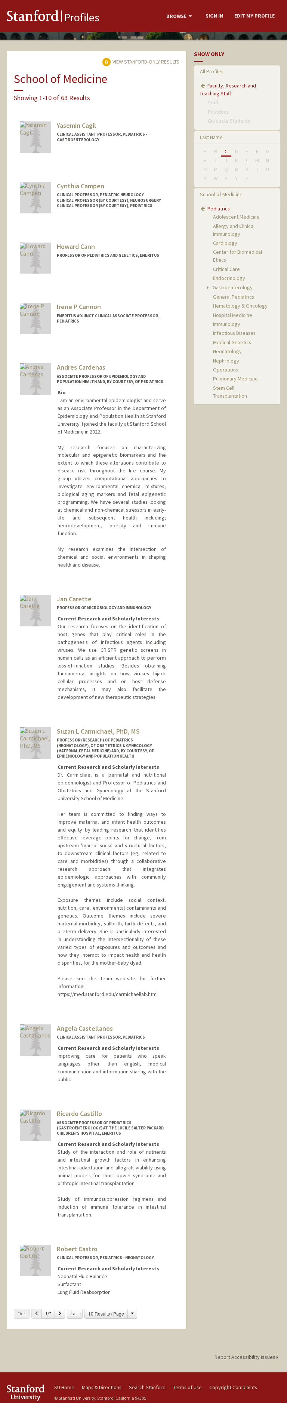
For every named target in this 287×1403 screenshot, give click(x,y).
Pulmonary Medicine (235, 378)
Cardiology (225, 243)
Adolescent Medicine (236, 216)
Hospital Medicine (232, 315)
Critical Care (226, 269)
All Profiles (211, 71)
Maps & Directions (101, 1387)
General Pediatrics (233, 296)
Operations (225, 369)
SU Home (64, 1387)
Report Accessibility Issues (246, 1357)
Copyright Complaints (233, 1387)
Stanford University (26, 1393)
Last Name (211, 137)
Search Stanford (147, 1387)
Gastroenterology (232, 287)
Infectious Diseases (234, 333)
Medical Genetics (232, 342)
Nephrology (226, 360)
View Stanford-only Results (145, 61)
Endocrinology (229, 278)
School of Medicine (221, 194)
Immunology (226, 324)
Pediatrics (218, 208)
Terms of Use (187, 1387)
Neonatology (227, 351)
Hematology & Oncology (240, 305)
